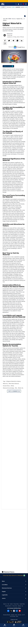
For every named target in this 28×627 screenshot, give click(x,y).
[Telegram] (14, 611)
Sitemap (19, 605)
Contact (11, 603)
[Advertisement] (15, 12)
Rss (22, 605)
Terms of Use (14, 605)
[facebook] (5, 40)
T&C (8, 603)
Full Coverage (12, 616)
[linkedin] (22, 40)
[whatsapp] (17, 40)
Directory (19, 614)
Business (13, 614)
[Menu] (26, 4)
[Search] (16, 4)
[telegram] (13, 40)
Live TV (23, 614)
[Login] (18, 4)
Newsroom (9, 33)
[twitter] (9, 40)
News (16, 614)
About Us (5, 603)
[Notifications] (21, 4)
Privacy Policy (16, 603)
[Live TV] (23, 4)
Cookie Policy (22, 603)
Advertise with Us (8, 605)
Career (17, 616)
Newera (13, 18)
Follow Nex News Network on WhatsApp (13, 575)
